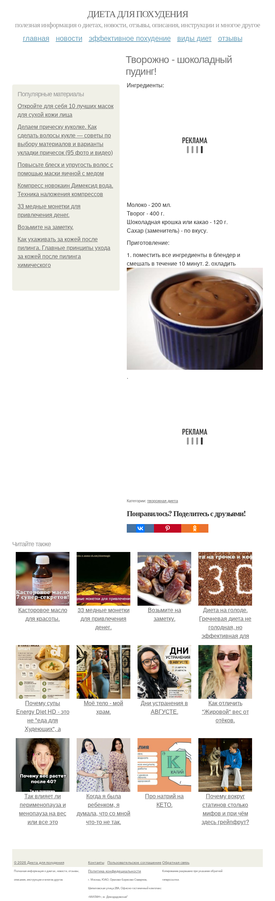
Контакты (96, 862)
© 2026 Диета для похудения (39, 862)
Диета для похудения (137, 14)
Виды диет (194, 38)
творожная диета (162, 500)
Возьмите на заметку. (45, 227)
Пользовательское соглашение (134, 862)
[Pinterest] (167, 528)
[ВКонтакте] (140, 528)
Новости (69, 38)
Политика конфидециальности (114, 870)
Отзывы (230, 38)
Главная (36, 38)
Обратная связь (175, 862)
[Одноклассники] (194, 528)
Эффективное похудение (130, 38)
